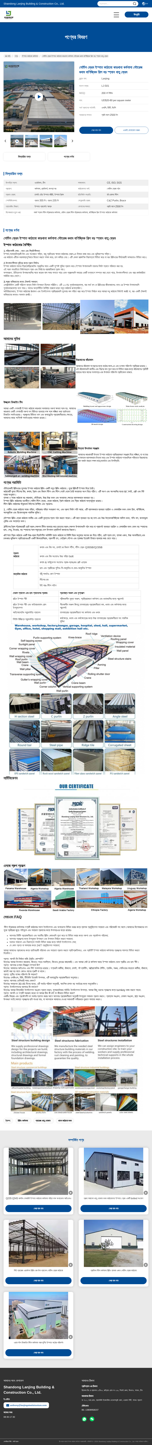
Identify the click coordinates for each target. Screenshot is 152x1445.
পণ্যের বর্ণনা (69, 156)
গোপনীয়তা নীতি (7, 1441)
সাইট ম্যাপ (15, 1441)
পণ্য (16, 56)
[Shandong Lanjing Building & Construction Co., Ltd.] (20, 14)
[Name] (134, 4)
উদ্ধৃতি (137, 14)
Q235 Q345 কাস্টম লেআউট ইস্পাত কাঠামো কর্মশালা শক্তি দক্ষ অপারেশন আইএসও (38, 1198)
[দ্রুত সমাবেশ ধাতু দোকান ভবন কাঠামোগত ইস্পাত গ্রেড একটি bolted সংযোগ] (113, 1171)
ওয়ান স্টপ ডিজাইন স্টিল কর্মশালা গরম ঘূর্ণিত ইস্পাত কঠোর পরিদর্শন (38, 1342)
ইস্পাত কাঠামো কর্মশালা (30, 56)
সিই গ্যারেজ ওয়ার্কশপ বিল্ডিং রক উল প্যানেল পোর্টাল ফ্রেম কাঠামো (38, 1270)
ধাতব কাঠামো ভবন (65, 1120)
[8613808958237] (84, 1419)
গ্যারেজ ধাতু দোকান (43, 1120)
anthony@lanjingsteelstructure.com (28, 1405)
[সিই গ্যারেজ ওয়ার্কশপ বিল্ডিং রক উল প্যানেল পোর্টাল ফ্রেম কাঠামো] (38, 1243)
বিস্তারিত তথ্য (24, 156)
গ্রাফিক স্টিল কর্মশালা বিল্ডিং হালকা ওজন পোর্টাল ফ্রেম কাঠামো (114, 1270)
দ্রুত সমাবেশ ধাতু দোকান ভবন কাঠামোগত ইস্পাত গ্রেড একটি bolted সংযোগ (113, 1198)
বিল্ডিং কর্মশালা (23, 1120)
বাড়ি (8, 56)
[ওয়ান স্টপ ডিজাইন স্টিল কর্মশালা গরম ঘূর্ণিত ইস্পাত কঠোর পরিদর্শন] (38, 1315)
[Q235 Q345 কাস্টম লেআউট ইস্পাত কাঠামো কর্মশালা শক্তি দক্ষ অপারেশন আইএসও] (38, 1171)
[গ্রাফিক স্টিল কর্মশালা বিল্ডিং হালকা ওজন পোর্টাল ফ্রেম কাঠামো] (113, 1243)
